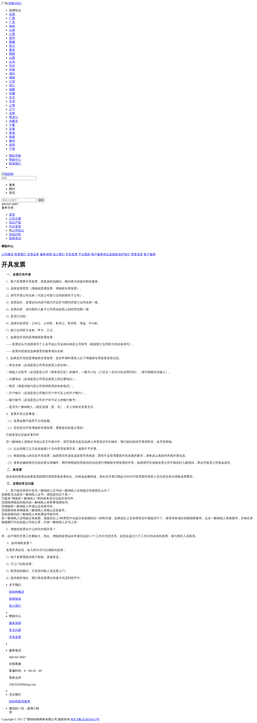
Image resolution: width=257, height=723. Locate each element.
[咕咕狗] (8, 174)
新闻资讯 (15, 238)
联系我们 (15, 163)
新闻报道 (15, 598)
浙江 (12, 85)
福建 (12, 89)
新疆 (12, 136)
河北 (12, 65)
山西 (12, 57)
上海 (12, 105)
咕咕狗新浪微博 (19, 701)
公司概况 (8, 254)
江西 (12, 34)
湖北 (12, 73)
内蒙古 (13, 121)
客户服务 (150, 254)
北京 (12, 97)
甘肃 (12, 129)
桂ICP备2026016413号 (85, 719)
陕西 (12, 53)
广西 (12, 18)
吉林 (12, 113)
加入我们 (59, 254)
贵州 (12, 38)
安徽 (12, 93)
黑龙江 (13, 117)
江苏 (12, 81)
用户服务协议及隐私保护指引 (110, 254)
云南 (12, 30)
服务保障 (46, 254)
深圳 (12, 144)
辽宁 (12, 109)
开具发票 (71, 254)
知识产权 (15, 222)
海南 (12, 26)
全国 (12, 14)
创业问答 (15, 234)
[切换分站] (14, 3)
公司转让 (18, 230)
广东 (12, 22)
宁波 (12, 148)
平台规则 (84, 254)
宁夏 (12, 125)
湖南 (12, 77)
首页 (12, 214)
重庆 (12, 49)
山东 (12, 61)
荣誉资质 (137, 254)
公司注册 (15, 218)
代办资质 (15, 226)
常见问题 (15, 630)
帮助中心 (15, 159)
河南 (12, 69)
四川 (12, 45)
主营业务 (33, 254)
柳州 (12, 140)
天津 (12, 101)
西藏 (12, 42)
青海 (12, 132)
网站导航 (15, 155)
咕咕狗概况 (16, 591)
